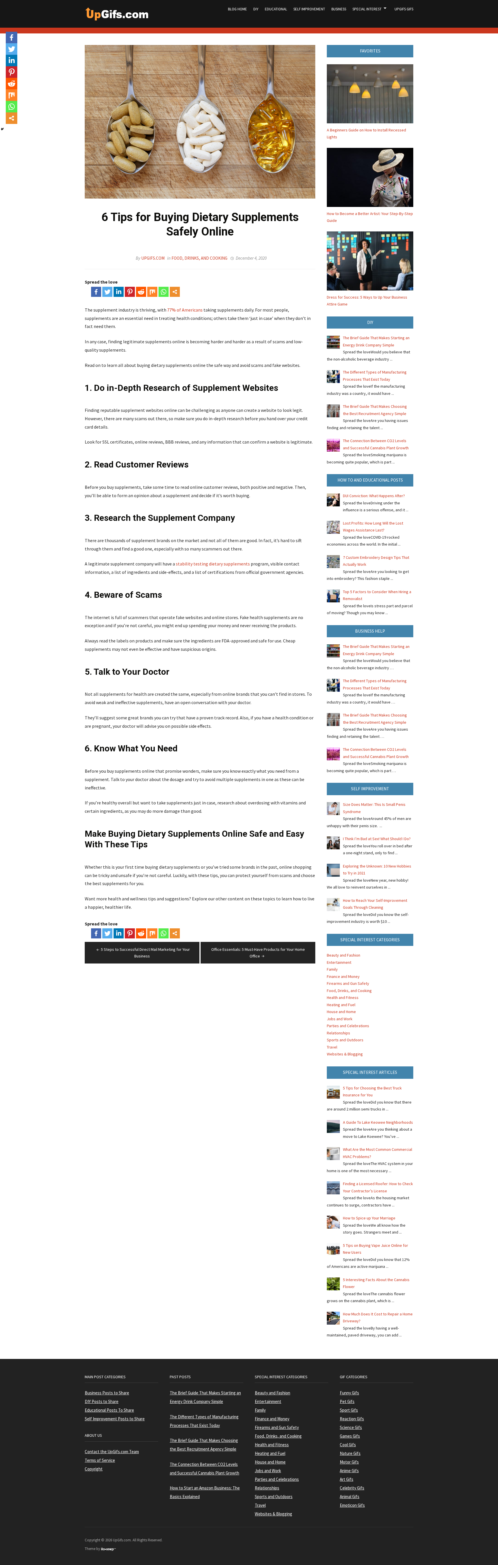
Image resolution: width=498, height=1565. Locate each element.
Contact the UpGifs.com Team (112, 1451)
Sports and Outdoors (345, 1039)
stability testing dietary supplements (213, 564)
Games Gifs (350, 1436)
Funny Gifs (349, 1393)
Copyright (94, 1469)
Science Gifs (351, 1427)
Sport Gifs (349, 1410)
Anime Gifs (349, 1470)
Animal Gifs (349, 1496)
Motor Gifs (349, 1462)
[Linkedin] (119, 292)
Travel (332, 1047)
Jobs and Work (339, 1018)
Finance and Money (343, 976)
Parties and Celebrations (348, 1025)
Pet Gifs (347, 1401)
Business (338, 9)
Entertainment (339, 962)
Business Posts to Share (107, 1393)
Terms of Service (100, 1460)
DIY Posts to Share (101, 1401)
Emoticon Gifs (352, 1505)
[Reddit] (141, 292)
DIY (256, 9)
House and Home (341, 1011)
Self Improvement (309, 9)
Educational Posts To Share (109, 1410)
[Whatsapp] (164, 292)
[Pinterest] (130, 292)
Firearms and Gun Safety (348, 983)
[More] (175, 292)
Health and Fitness (343, 997)
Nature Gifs (350, 1453)
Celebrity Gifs (352, 1488)
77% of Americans (185, 310)
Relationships (338, 1033)
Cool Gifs (348, 1444)
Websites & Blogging (345, 1054)
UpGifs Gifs (404, 9)
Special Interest (367, 9)
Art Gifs (346, 1479)
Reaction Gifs (352, 1418)
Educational (276, 9)
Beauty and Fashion (343, 955)
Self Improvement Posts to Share (115, 1418)
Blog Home (237, 9)
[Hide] (2, 129)
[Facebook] (96, 292)
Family (332, 969)
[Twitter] (107, 292)
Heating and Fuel (341, 1004)
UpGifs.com (153, 258)
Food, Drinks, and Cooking (199, 258)
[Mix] (152, 292)
